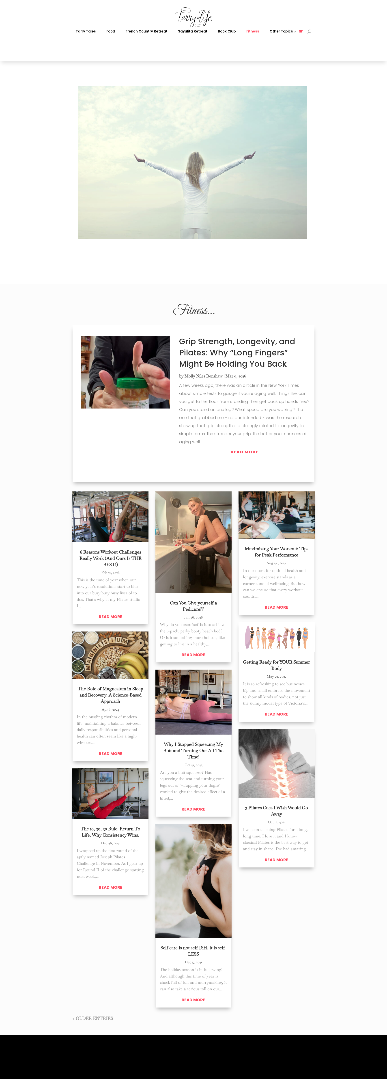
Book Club (227, 31)
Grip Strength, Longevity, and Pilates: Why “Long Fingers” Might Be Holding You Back (237, 353)
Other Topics (281, 31)
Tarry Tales (86, 31)
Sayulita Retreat (192, 31)
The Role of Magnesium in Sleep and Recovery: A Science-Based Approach (110, 695)
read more (244, 452)
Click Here (88, 265)
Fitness (252, 31)
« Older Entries (93, 1018)
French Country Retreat (147, 31)
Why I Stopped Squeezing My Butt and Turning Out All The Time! (193, 750)
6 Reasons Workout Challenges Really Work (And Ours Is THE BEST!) (111, 558)
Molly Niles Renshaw (204, 375)
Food (110, 31)
